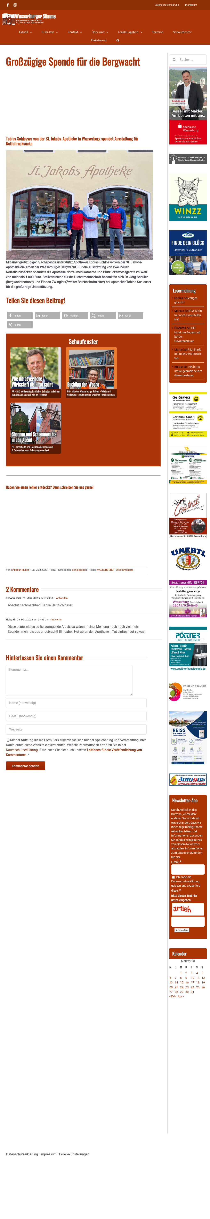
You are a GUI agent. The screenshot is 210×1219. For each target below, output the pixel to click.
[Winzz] (188, 175)
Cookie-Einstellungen (74, 1154)
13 (171, 982)
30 (187, 991)
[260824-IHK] (35, 349)
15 (181, 982)
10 (192, 977)
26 (203, 987)
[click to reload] (188, 909)
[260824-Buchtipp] (91, 349)
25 (198, 987)
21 (176, 987)
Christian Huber (20, 569)
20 (171, 987)
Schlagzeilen (79, 569)
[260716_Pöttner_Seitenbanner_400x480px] (188, 628)
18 (198, 982)
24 (192, 987)
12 (203, 977)
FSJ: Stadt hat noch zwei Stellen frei (188, 315)
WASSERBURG (105, 569)
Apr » (181, 996)
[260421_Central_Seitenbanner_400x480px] (188, 495)
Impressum (48, 1154)
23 (187, 987)
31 (192, 991)
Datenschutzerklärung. (22, 750)
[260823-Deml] (35, 405)
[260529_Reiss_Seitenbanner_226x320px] (188, 713)
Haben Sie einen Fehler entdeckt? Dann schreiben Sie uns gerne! (50, 487)
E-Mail (176, 862)
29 (181, 991)
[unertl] (188, 549)
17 (192, 982)
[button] (118, 40)
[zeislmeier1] (188, 775)
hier (178, 857)
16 (187, 982)
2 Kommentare (124, 569)
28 (176, 991)
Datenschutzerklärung (185, 881)
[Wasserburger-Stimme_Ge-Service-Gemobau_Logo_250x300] (188, 394)
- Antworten (61, 598)
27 (171, 991)
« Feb (172, 996)
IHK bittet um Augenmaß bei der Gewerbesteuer (188, 371)
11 (198, 977)
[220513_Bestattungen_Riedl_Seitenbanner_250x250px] (188, 582)
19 (203, 982)
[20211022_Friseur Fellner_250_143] (188, 682)
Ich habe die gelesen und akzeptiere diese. (185, 883)
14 (176, 982)
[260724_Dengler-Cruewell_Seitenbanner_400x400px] (188, 448)
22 (181, 987)
